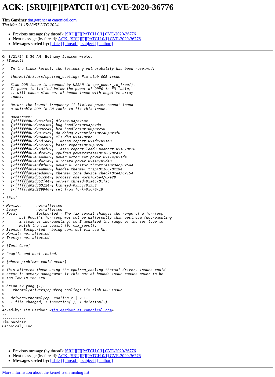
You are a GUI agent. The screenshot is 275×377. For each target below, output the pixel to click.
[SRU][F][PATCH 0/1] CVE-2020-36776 (100, 34)
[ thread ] (70, 43)
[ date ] (56, 43)
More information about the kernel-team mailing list (45, 372)
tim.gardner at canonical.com (52, 20)
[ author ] (105, 43)
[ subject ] (87, 43)
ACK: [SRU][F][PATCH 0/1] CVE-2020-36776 (99, 38)
